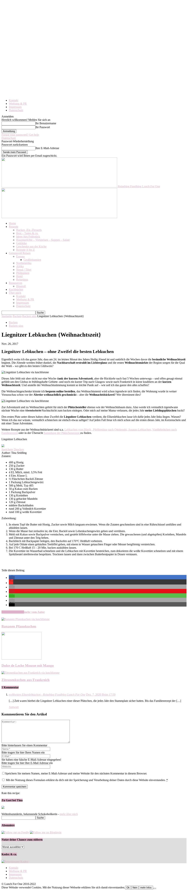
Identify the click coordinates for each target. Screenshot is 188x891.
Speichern (7, 449)
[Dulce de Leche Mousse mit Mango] (21, 658)
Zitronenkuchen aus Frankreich (25, 680)
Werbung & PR (18, 103)
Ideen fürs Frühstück (28, 236)
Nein (135, 887)
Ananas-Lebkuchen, (140, 429)
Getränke (21, 243)
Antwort (14, 707)
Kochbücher (16, 289)
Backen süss (29, 316)
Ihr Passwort (42, 127)
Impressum (15, 106)
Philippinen (22, 273)
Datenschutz (16, 110)
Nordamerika (23, 263)
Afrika (20, 266)
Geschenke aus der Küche (31, 246)
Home (12, 223)
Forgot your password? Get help (20, 134)
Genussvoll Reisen (19, 253)
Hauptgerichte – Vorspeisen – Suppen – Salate (43, 239)
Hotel (19, 276)
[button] (12, 577)
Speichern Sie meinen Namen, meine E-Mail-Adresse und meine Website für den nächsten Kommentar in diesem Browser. (76, 773)
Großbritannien (32, 259)
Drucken (19, 449)
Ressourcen (15, 282)
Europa (20, 256)
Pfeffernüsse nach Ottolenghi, (110, 429)
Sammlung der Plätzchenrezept (62, 432)
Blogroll (21, 286)
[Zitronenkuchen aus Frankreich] (30, 672)
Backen (17, 316)
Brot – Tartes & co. (27, 233)
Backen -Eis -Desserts (29, 229)
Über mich (15, 292)
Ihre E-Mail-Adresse (47, 148)
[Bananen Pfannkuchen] (25, 619)
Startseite (6, 316)
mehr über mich (69, 814)
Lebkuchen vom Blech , (78, 429)
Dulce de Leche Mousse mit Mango (27, 665)
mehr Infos (146, 887)
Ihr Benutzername (45, 123)
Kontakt (13, 100)
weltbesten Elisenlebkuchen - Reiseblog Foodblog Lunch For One (47, 694)
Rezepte (13, 226)
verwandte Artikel (12, 612)
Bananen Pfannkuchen (18, 626)
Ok (128, 887)
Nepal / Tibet (23, 269)
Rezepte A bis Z (25, 249)
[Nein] (154, 888)
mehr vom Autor (34, 612)
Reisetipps (22, 279)
